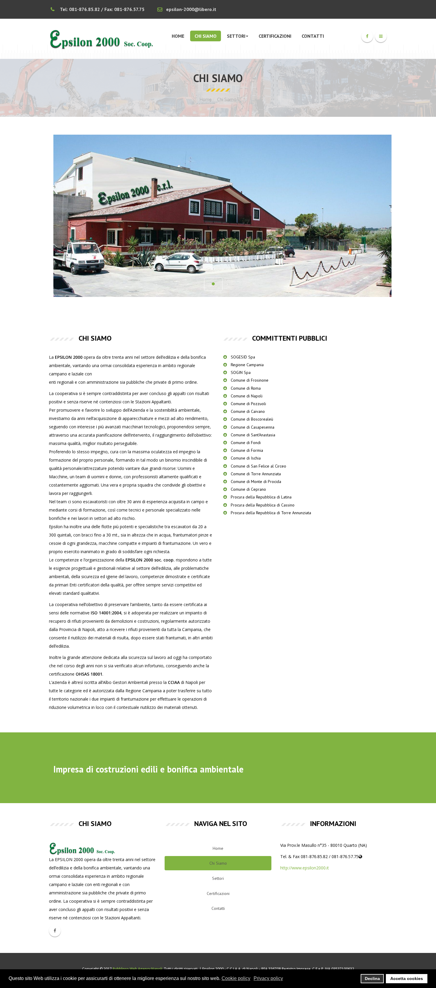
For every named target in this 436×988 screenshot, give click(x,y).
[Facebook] (367, 36)
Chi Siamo (206, 36)
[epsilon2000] (102, 39)
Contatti (313, 36)
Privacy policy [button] (268, 978)
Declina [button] (372, 978)
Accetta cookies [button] (406, 978)
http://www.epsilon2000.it (304, 868)
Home (178, 36)
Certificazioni (275, 36)
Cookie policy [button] (236, 978)
